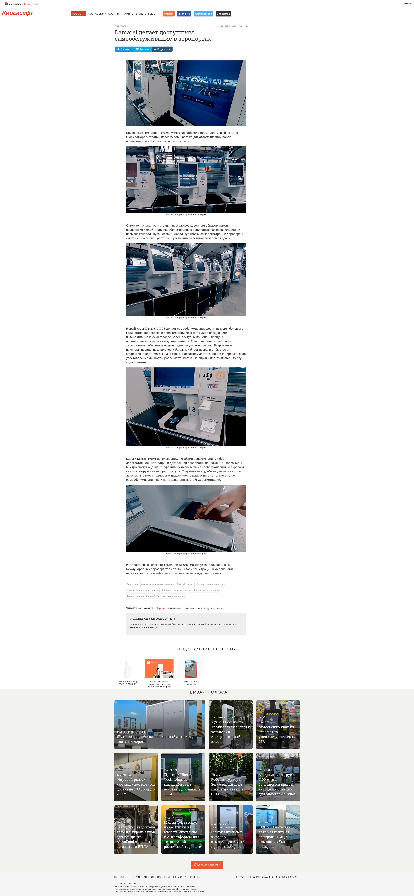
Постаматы (123, 774)
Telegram (160, 608)
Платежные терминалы (130, 732)
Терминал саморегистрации (176, 590)
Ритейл (262, 717)
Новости (78, 13)
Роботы (216, 774)
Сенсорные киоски (223, 717)
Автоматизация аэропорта (211, 584)
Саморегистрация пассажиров (143, 590)
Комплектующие (134, 13)
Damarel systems (185, 584)
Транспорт (120, 26)
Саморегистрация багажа (140, 595)
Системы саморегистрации (171, 595)
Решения (154, 13)
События (114, 13)
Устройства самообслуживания (224, 826)
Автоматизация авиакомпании (157, 584)
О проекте (406, 3)
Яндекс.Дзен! (30, 4)
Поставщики (97, 13)
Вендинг (121, 822)
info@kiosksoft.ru (286, 876)
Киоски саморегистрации (207, 590)
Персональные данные (261, 876)
